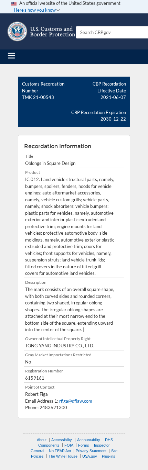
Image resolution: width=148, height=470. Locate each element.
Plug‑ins (108, 456)
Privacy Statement (91, 451)
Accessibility (61, 440)
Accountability (88, 440)
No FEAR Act (60, 451)
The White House (63, 456)
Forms (83, 445)
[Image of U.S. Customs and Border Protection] (41, 31)
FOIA (68, 445)
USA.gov (89, 456)
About (41, 440)
